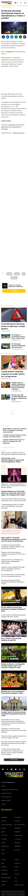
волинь (17, 273)
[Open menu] (25, 2)
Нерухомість (4, 881)
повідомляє (9, 51)
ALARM (2, 831)
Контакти (6, 809)
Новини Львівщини (6, 877)
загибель (14, 277)
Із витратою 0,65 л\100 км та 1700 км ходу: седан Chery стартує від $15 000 (13, 499)
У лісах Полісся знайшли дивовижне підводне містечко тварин (13, 616)
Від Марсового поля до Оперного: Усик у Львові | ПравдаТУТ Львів (13, 692)
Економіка (3, 866)
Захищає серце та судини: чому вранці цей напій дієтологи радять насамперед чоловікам (18, 386)
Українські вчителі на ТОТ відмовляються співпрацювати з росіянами (12, 127)
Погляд (16, 866)
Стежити (14, 291)
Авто (16, 877)
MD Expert (3, 821)
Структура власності (6, 797)
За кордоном (4, 870)
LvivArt (2, 853)
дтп (24, 273)
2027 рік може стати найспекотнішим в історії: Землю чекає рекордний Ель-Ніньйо (12, 460)
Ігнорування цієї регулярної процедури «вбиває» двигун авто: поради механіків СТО (12, 546)
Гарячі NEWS (18, 828)
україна (9, 273)
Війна (2, 863)
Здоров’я (17, 859)
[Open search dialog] (20, 2)
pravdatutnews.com (18, 133)
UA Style (3, 842)
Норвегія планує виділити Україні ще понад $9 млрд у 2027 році (13, 737)
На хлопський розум (20, 824)
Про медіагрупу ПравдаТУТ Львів (9, 789)
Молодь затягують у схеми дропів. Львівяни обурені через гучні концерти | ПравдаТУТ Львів (13, 665)
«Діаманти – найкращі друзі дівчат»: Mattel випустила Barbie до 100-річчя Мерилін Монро (13, 485)
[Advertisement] (14, 80)
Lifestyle (3, 885)
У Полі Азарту (18, 839)
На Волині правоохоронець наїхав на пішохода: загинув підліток (13, 326)
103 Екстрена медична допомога (6, 826)
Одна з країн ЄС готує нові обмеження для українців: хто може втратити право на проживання (13, 539)
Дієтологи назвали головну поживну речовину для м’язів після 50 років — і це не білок (14, 743)
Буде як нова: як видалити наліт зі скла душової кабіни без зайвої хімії (13, 453)
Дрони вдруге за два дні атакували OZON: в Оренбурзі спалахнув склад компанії (15, 430)
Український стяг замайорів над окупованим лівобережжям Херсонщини (12, 561)
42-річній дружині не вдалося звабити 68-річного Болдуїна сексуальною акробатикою (11, 531)
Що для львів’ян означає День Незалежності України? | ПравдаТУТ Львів (13, 609)
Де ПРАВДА (4, 839)
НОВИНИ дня (4, 817)
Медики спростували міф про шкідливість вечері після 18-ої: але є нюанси (13, 554)
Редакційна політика (6, 793)
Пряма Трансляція (5, 800)
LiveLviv (3, 850)
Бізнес (16, 870)
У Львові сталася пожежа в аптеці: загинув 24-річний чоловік (14, 436)
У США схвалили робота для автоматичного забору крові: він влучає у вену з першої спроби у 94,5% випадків (12, 751)
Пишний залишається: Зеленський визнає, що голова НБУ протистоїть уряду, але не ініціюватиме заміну (13, 493)
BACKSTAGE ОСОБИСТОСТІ (18, 844)
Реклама (3, 786)
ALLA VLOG (17, 850)
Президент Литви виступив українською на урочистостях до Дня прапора (13, 730)
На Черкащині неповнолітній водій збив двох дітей (18, 345)
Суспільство (6, 7)
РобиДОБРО (18, 831)
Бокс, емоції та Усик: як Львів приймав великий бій (11, 639)
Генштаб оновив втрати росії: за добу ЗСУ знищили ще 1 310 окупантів (13, 441)
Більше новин (14, 759)
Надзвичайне (4, 874)
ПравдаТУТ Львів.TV (19, 885)
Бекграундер (18, 817)
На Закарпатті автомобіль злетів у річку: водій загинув (18, 336)
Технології (17, 874)
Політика (3, 859)
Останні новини (8, 447)
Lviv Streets (17, 821)
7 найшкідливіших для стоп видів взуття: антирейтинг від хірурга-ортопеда (12, 506)
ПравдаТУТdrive (5, 846)
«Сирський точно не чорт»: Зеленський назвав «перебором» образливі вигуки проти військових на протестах (13, 722)
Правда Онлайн (18, 835)
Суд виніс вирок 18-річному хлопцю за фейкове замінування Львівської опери (13, 713)
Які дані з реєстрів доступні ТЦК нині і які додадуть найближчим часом (19, 397)
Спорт (16, 881)
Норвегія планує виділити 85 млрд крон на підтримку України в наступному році (12, 568)
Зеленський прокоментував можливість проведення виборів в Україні (12, 582)
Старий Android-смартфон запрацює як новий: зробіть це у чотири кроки (13, 374)
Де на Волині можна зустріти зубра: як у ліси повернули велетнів (13, 575)
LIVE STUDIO (4, 835)
